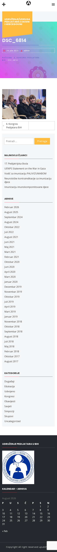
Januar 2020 (11, 281)
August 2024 (11, 222)
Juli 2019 (9, 301)
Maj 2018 (9, 346)
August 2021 (11, 237)
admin (27, 50)
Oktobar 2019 (11, 296)
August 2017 (11, 361)
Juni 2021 (9, 242)
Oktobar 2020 (11, 261)
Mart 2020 (10, 276)
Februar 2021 (11, 257)
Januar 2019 (11, 316)
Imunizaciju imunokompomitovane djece (26, 187)
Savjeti (8, 406)
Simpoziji (9, 411)
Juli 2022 (9, 232)
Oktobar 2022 (11, 227)
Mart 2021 (10, 252)
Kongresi (9, 396)
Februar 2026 (11, 207)
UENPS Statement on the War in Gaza (25, 168)
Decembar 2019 (12, 286)
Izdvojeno (9, 391)
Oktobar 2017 (11, 356)
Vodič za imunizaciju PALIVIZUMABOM (25, 173)
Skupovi (8, 416)
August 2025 (11, 212)
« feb (5, 531)
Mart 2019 (10, 311)
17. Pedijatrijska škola (16, 163)
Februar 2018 (11, 351)
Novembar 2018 (13, 321)
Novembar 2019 (13, 291)
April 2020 (9, 271)
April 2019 (9, 306)
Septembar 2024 (13, 217)
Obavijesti (9, 401)
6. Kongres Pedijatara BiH (14, 125)
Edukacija (9, 386)
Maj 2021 (9, 247)
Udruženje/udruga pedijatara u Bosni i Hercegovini (17, 22)
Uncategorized (12, 421)
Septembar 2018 (13, 331)
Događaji (9, 381)
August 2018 (11, 336)
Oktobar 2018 (11, 326)
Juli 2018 (9, 341)
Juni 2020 (9, 266)
